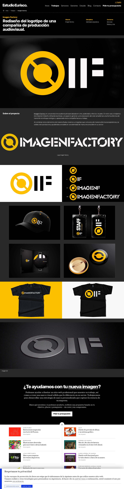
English (119, 2)
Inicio (7, 10)
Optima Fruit (27, 466)
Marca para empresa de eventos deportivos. (31, 456)
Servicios (109, 22)
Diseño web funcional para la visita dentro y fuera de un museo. (91, 456)
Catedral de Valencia (85, 440)
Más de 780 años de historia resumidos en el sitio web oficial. (90, 444)
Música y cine (111, 24)
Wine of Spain (27, 427)
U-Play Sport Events (29, 453)
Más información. (18, 481)
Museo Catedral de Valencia (87, 453)
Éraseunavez (27, 440)
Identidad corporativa (92, 22)
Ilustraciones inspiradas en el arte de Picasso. (32, 431)
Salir (80, 427)
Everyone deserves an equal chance (89, 466)
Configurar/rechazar (12, 486)
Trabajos (13, 10)
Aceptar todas (26, 486)
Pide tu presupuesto (62, 414)
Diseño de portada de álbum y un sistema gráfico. (88, 431)
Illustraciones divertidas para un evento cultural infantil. (34, 444)
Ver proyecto (26, 434)
